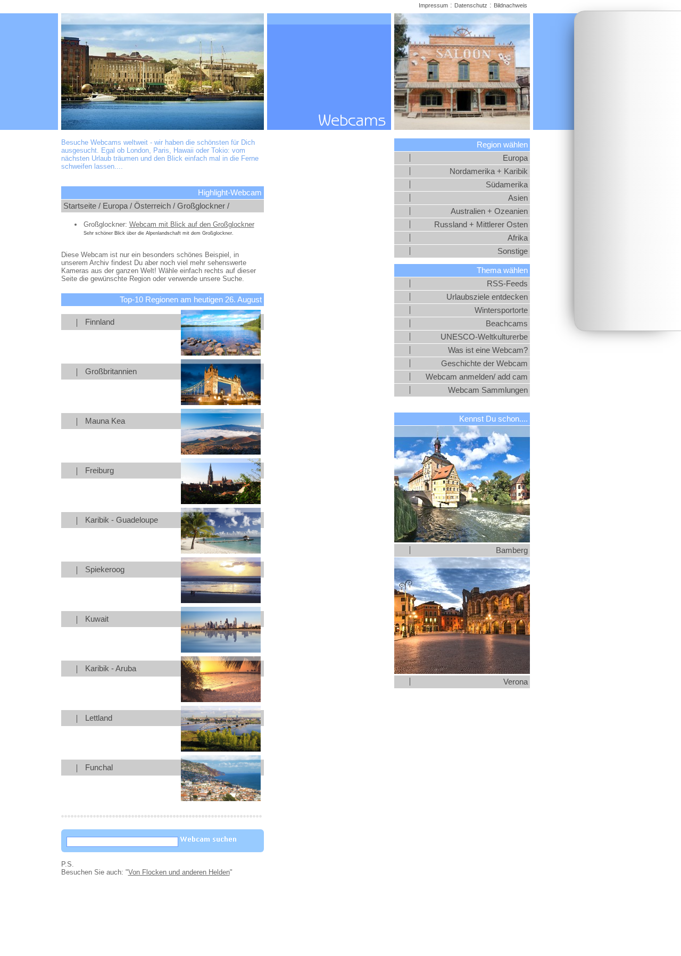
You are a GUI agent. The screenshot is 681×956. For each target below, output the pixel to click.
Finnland (99, 322)
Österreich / (154, 206)
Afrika (518, 238)
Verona (515, 682)
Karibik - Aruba (110, 668)
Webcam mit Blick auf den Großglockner (191, 224)
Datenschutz (470, 5)
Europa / (117, 206)
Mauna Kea (105, 421)
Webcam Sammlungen (488, 390)
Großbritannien (111, 371)
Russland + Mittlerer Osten (481, 224)
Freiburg (99, 470)
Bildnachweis (510, 5)
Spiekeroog (104, 569)
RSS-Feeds (507, 283)
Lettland (98, 718)
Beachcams (507, 323)
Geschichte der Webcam (484, 363)
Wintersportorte (501, 310)
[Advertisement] (627, 171)
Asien (518, 198)
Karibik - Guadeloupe (121, 520)
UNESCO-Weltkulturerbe (484, 337)
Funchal (99, 767)
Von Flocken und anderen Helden (179, 872)
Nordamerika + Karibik (489, 171)
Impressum (433, 5)
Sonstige (512, 251)
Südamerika (507, 184)
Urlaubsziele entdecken (487, 297)
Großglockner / (203, 206)
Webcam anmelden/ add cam (477, 377)
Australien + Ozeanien (489, 211)
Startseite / (82, 206)
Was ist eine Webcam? (488, 350)
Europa (515, 158)
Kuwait (97, 619)
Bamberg (512, 550)
